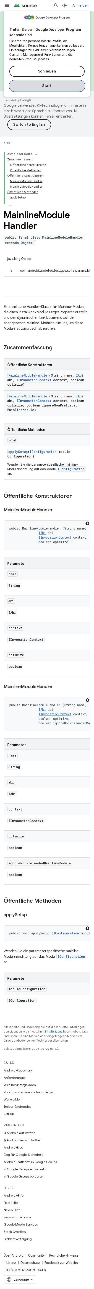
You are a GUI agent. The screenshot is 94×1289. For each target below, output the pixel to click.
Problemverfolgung (18, 1239)
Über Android (14, 1255)
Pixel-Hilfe (11, 1203)
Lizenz (11, 1263)
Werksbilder (12, 1099)
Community (36, 1255)
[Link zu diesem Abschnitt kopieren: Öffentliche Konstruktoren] (77, 496)
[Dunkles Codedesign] (87, 523)
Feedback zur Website (61, 1263)
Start (47, 86)
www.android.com (17, 1217)
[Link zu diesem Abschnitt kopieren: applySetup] (31, 915)
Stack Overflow (15, 1232)
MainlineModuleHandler (28, 375)
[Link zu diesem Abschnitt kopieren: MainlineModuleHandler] (57, 510)
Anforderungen (15, 1078)
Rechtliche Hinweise (63, 1255)
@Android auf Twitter (19, 1133)
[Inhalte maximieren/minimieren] (36, 154)
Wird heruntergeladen (20, 1085)
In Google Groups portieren (23, 1176)
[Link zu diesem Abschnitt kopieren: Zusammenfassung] (57, 348)
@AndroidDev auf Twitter (22, 1140)
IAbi (79, 375)
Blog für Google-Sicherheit (23, 1155)
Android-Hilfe (14, 1195)
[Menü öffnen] (7, 5)
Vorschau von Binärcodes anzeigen (29, 1092)
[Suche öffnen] (56, 5)
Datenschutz (30, 1263)
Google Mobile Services (21, 1224)
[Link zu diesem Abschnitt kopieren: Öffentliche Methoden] (65, 901)
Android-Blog (13, 1147)
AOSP (7, 143)
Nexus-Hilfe (12, 1210)
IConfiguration (43, 452)
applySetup (18, 452)
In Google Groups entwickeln (25, 1169)
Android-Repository (18, 1070)
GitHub (9, 1114)
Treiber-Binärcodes (17, 1107)
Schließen (47, 71)
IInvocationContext (33, 380)
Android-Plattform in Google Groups (30, 1162)
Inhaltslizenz (54, 1031)
